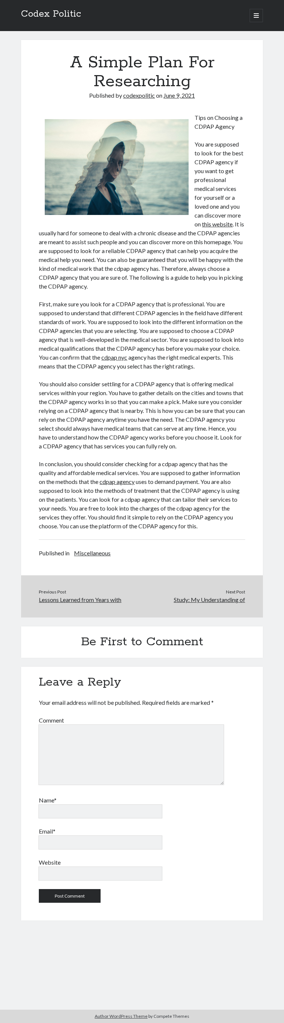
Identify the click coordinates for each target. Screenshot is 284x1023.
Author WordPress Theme (121, 1016)
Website (50, 862)
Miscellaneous (92, 552)
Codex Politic (51, 14)
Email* (47, 831)
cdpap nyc (114, 357)
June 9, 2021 (179, 95)
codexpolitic (139, 95)
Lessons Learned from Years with (80, 599)
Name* (48, 800)
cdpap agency (117, 481)
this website (217, 224)
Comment (51, 720)
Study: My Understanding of (209, 599)
